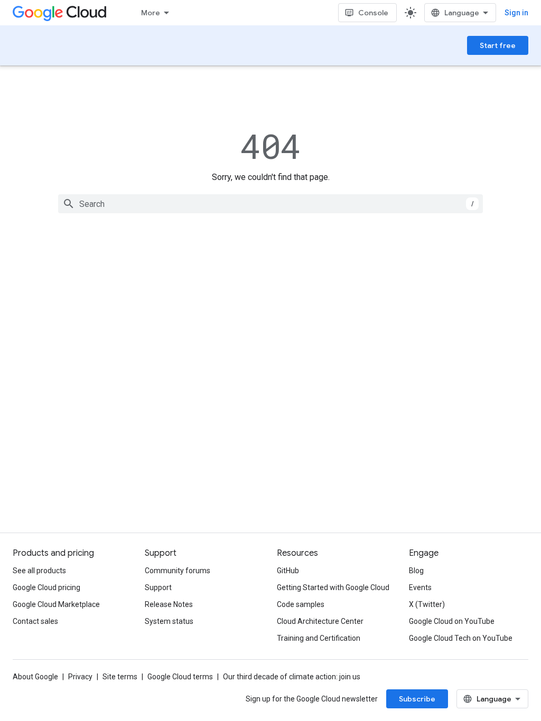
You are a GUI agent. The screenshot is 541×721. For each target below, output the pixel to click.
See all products (39, 570)
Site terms (119, 676)
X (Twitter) (427, 604)
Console (373, 12)
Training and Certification (318, 638)
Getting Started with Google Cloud (333, 587)
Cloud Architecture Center (320, 621)
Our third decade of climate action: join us (291, 676)
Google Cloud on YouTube (452, 621)
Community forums (177, 570)
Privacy (80, 676)
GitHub (288, 570)
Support (158, 587)
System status (169, 621)
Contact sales (35, 621)
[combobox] (270, 203)
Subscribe (417, 699)
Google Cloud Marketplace (56, 604)
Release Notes (169, 604)
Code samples (300, 604)
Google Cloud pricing (46, 587)
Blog (416, 570)
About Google (35, 676)
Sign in (516, 12)
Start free (498, 45)
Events (420, 587)
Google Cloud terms (180, 676)
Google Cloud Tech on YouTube (460, 638)
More (150, 12)
